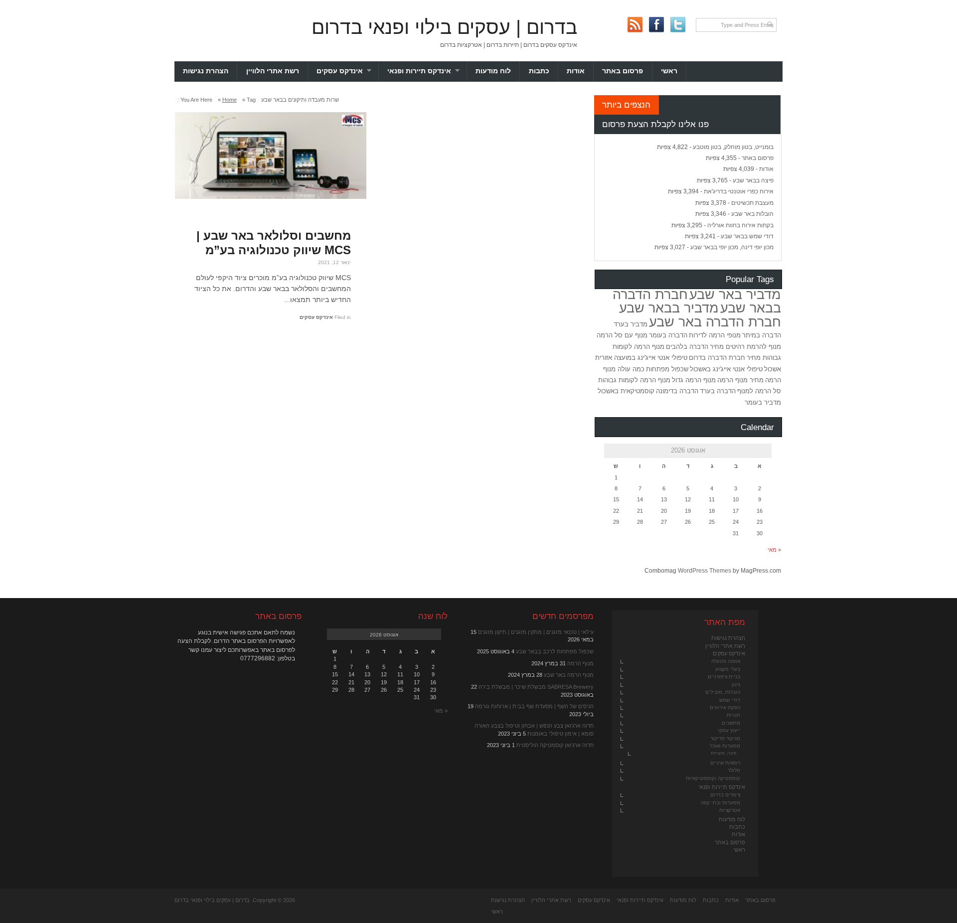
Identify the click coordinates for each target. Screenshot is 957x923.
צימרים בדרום (725, 794)
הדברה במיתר (761, 335)
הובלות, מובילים (722, 692)
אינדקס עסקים (348, 71)
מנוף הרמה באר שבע (569, 675)
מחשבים (731, 723)
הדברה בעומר (668, 335)
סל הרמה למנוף (759, 391)
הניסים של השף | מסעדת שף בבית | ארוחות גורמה (534, 706)
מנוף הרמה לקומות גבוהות (634, 380)
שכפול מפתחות (667, 369)
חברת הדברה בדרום (717, 357)
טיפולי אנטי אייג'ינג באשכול (726, 369)
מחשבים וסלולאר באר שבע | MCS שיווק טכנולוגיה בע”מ (273, 243)
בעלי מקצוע (727, 669)
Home (229, 100)
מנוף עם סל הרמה (622, 335)
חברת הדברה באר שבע (715, 321)
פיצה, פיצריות (723, 753)
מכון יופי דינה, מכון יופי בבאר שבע (732, 247)
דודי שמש (729, 700)
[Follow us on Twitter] (677, 24)
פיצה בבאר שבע (753, 180)
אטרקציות (729, 810)
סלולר (734, 770)
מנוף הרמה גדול (694, 380)
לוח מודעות (493, 71)
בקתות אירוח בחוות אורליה (740, 225)
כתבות (539, 71)
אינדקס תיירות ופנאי (427, 71)
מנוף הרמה (580, 663)
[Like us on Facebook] (656, 24)
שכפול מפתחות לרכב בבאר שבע (555, 651)
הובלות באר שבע (752, 213)
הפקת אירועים (725, 707)
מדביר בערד (630, 324)
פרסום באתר (622, 71)
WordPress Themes (704, 570)
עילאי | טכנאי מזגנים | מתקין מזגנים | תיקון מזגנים (536, 632)
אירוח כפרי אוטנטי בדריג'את (739, 191)
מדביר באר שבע (735, 294)
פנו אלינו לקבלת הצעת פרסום (655, 124)
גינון (736, 684)
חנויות (733, 715)
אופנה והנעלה (725, 661)
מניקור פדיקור (725, 738)
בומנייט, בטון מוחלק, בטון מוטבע (733, 147)
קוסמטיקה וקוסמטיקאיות (713, 778)
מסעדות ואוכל (725, 746)
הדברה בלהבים (687, 346)
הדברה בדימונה (677, 391)
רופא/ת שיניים (725, 763)
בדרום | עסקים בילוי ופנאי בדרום (444, 27)
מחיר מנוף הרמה (740, 380)
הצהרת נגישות (205, 71)
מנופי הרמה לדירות (715, 335)
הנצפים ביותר (626, 104)
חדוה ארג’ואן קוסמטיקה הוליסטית (555, 745)
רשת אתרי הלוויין (272, 71)
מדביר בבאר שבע (669, 308)
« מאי (774, 550)
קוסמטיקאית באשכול (626, 391)
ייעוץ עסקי (729, 730)
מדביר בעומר (763, 402)
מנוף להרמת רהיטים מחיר (745, 346)
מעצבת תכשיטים (752, 202)
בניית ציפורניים (724, 676)
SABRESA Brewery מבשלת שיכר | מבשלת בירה (536, 687)
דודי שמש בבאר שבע (747, 236)
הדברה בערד (718, 391)
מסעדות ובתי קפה (720, 802)
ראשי (669, 71)
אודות (576, 71)
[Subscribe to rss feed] (635, 24)
